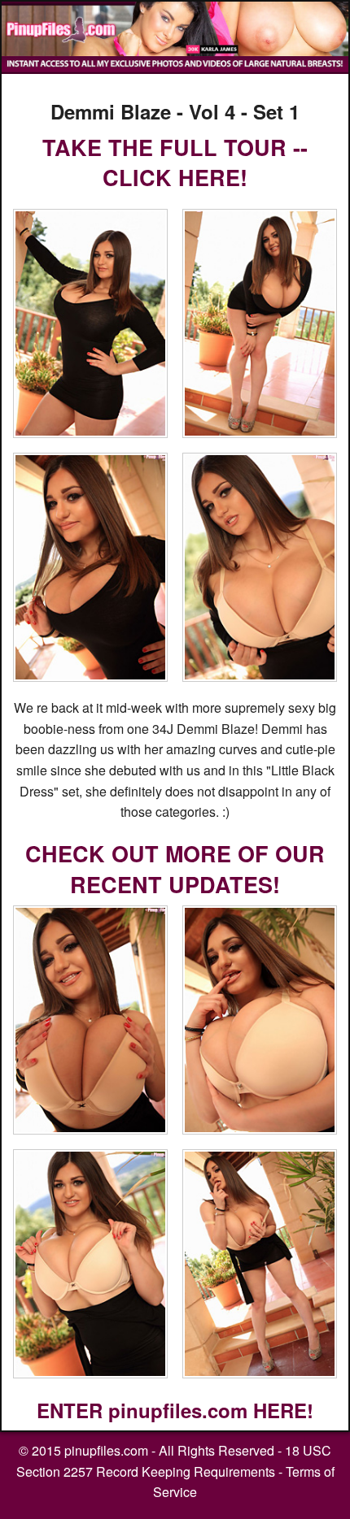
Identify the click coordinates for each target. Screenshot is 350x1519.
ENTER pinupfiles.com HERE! (175, 1410)
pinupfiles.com (106, 1450)
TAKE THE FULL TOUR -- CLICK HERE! (175, 162)
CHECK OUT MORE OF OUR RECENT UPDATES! (175, 869)
